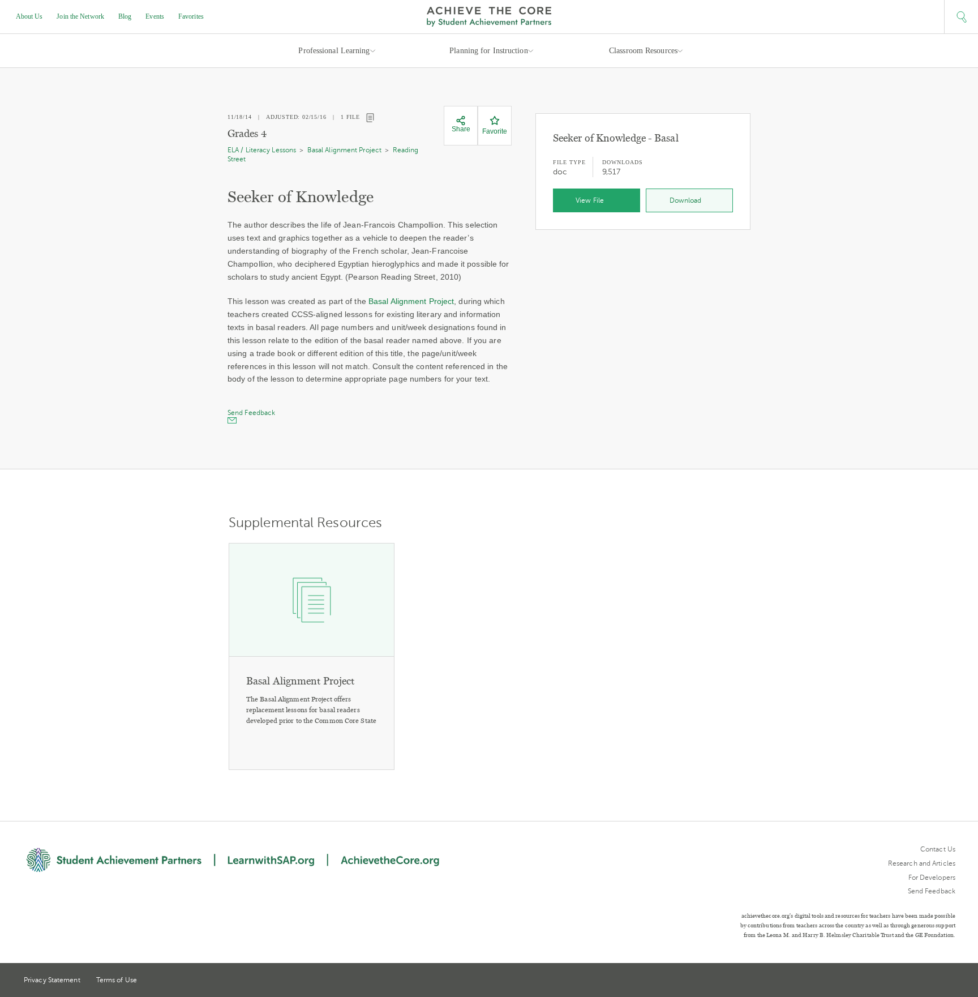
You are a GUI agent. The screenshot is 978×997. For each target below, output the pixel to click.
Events (154, 16)
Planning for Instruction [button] (488, 50)
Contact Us (937, 849)
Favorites (191, 16)
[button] (961, 17)
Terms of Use (116, 980)
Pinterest (930, 981)
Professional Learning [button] (334, 50)
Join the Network (80, 16)
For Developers (931, 878)
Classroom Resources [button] (643, 50)
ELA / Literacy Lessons (262, 150)
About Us (29, 16)
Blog (124, 16)
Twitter (909, 981)
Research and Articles (921, 863)
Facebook (950, 981)
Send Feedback (931, 891)
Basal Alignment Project (344, 150)
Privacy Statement (52, 980)
